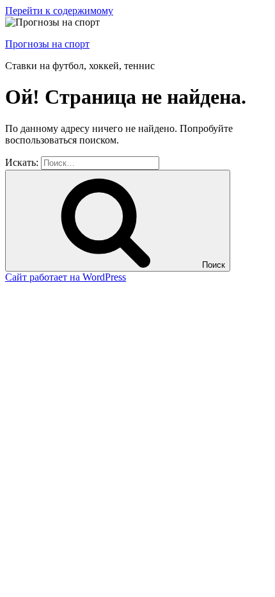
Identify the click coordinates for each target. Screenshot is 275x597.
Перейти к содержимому (59, 10)
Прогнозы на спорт (47, 43)
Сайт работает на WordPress (65, 277)
